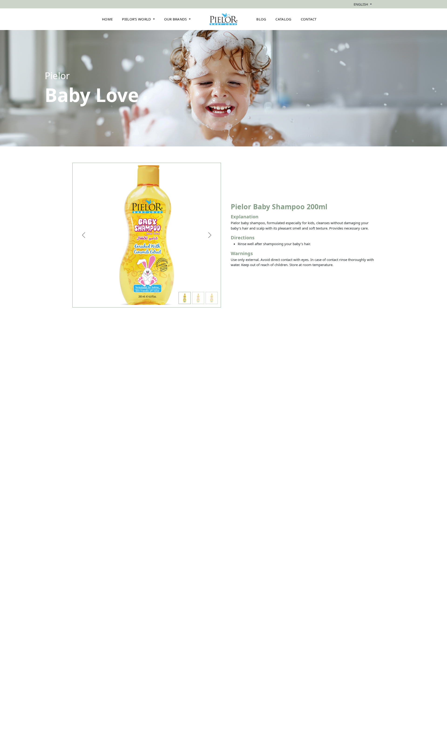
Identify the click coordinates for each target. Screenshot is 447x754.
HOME (107, 19)
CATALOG (283, 19)
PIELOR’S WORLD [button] (137, 19)
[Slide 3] (212, 298)
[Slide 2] (198, 298)
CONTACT (309, 19)
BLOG (261, 19)
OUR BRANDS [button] (176, 19)
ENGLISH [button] (361, 4)
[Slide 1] (185, 298)
